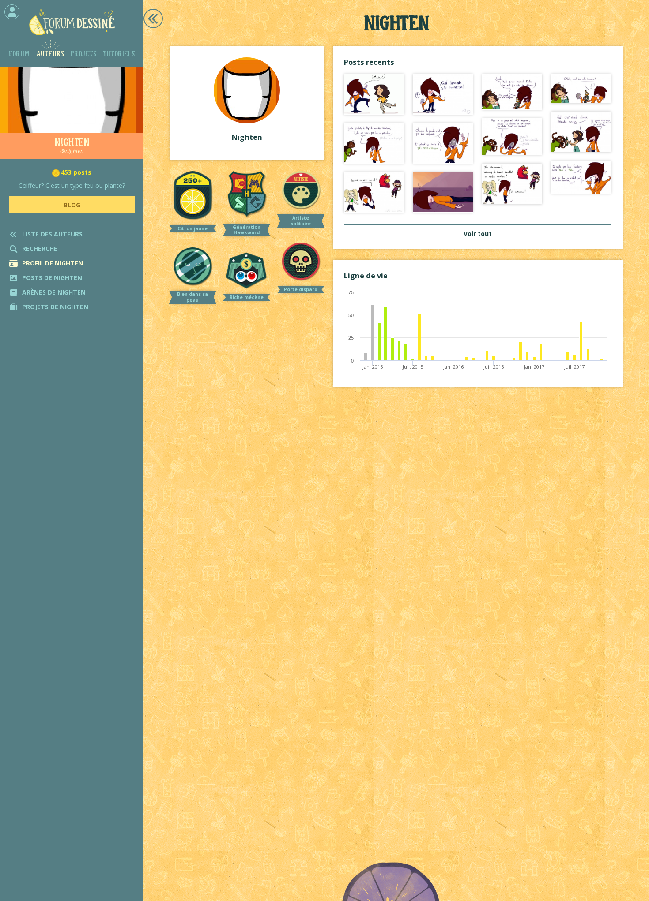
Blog (72, 205)
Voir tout (478, 233)
